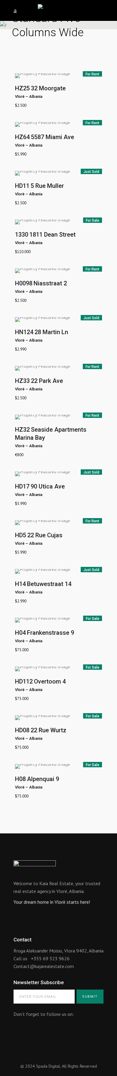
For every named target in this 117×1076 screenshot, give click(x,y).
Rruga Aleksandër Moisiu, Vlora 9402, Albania (59, 951)
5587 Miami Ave (52, 137)
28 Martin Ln (51, 332)
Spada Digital (48, 1066)
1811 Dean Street (52, 234)
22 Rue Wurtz (48, 730)
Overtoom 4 (50, 681)
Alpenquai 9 (43, 779)
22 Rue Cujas (44, 535)
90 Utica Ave (48, 486)
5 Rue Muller (47, 185)
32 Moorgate (48, 88)
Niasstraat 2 (50, 283)
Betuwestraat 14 (49, 584)
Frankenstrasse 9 (50, 632)
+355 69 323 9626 (50, 958)
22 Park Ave (47, 380)
